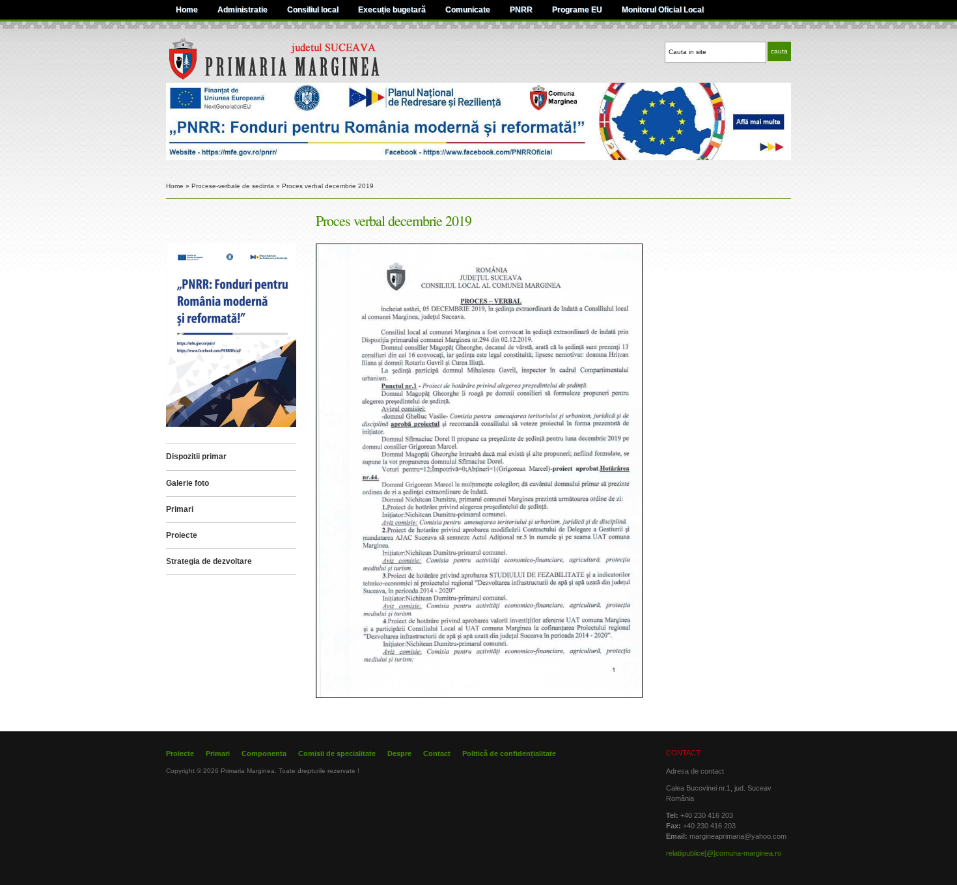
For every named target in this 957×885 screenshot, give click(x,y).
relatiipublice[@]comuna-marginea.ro (723, 853)
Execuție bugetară (392, 9)
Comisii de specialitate (337, 753)
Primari (179, 509)
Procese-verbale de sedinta (232, 186)
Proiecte (181, 535)
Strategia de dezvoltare (209, 561)
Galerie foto (187, 483)
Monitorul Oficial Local (663, 9)
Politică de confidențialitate (509, 753)
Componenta (264, 753)
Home (187, 9)
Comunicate (467, 9)
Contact (437, 753)
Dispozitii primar (196, 456)
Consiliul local (313, 9)
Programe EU (577, 9)
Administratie (242, 9)
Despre (399, 753)
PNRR (521, 9)
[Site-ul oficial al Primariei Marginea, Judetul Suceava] (300, 77)
